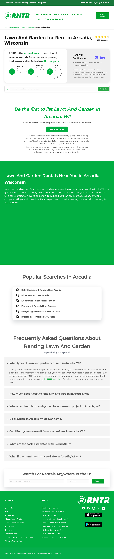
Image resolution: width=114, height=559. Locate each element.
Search (103, 89)
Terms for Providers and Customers (19, 537)
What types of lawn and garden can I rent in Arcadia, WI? (45, 363)
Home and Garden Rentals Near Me (55, 519)
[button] (83, 508)
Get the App (77, 14)
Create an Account (54, 19)
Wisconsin (24, 27)
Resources (9, 515)
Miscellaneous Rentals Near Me (54, 537)
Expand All (49, 352)
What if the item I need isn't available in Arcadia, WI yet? (45, 456)
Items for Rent (61, 14)
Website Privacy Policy (14, 541)
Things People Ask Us (13, 519)
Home (6, 27)
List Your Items (57, 129)
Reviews (8, 530)
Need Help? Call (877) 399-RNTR (95, 3)
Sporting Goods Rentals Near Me (54, 523)
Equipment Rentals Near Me (53, 512)
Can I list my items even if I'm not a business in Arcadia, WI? (47, 431)
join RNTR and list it (52, 379)
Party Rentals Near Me (51, 515)
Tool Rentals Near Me (50, 508)
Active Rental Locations (14, 523)
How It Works (42, 14)
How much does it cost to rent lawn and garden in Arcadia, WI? (49, 393)
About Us (9, 508)
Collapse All (64, 352)
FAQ (6, 512)
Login (38, 19)
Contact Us (9, 526)
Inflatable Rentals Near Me (52, 530)
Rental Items (14, 27)
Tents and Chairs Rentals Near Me (55, 526)
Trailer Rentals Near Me (51, 534)
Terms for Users (11, 534)
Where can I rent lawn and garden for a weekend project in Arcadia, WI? (55, 406)
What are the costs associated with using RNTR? (40, 444)
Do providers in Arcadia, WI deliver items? (35, 418)
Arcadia (32, 27)
